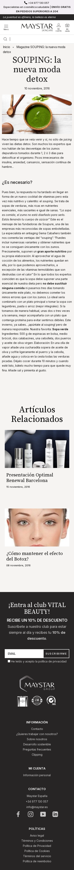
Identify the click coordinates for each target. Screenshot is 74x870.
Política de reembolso (37, 861)
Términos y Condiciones (37, 840)
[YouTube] (43, 814)
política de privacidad (52, 661)
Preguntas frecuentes (37, 749)
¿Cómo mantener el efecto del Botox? (34, 556)
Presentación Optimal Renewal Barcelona (29, 478)
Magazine (23, 47)
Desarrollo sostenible (37, 744)
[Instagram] (31, 814)
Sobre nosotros (37, 739)
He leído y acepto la (24, 661)
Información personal (37, 775)
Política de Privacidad (37, 845)
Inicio (6, 47)
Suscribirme (56, 653)
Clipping (37, 754)
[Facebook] (18, 814)
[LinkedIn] (55, 814)
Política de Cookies (37, 851)
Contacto (37, 729)
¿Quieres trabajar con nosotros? (37, 734)
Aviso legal (37, 835)
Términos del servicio (37, 856)
